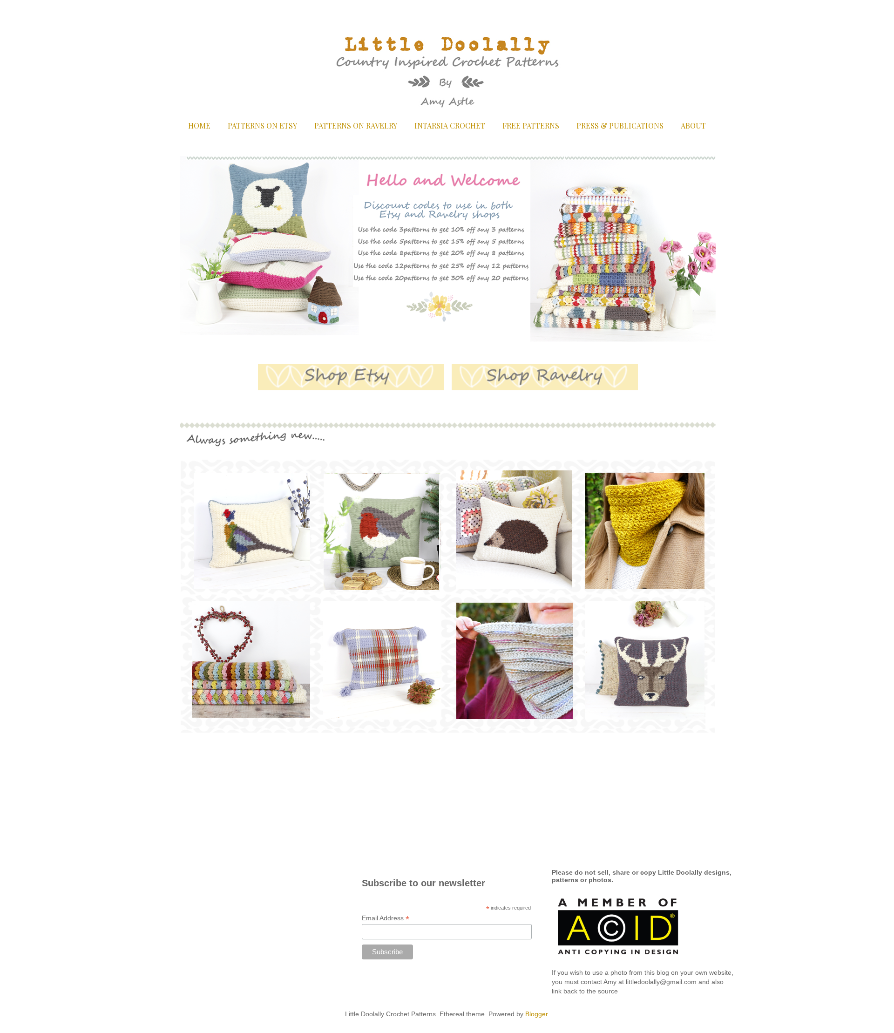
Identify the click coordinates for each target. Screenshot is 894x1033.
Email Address (385, 918)
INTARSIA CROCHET (449, 125)
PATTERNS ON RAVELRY (355, 125)
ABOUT (693, 125)
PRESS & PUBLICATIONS (620, 125)
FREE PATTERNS (530, 125)
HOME (199, 125)
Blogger (536, 1014)
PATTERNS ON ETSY (262, 125)
